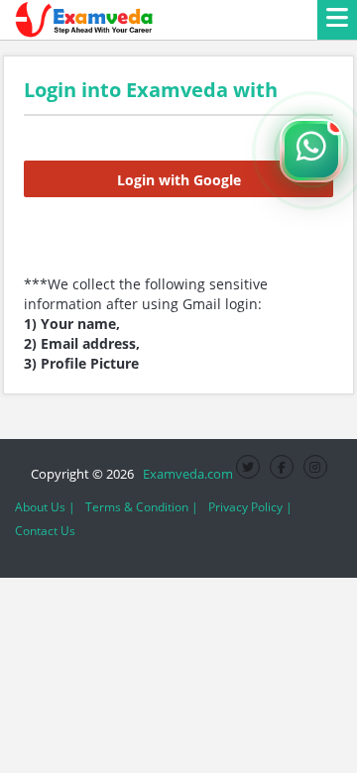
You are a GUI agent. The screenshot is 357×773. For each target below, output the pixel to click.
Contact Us (45, 530)
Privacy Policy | (250, 506)
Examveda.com (185, 474)
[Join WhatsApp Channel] (311, 150)
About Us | (45, 506)
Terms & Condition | (141, 506)
